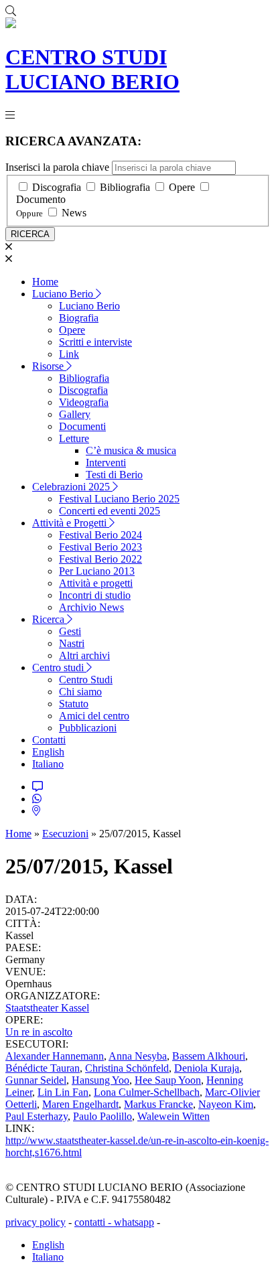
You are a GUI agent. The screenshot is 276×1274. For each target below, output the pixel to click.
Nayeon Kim (225, 1104)
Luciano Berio (64, 293)
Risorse (49, 366)
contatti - (94, 1222)
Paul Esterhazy (36, 1116)
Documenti (82, 426)
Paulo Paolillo (102, 1116)
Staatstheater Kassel (47, 1007)
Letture (74, 438)
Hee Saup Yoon (168, 1080)
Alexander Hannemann (54, 1056)
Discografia (56, 187)
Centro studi (59, 667)
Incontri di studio (95, 595)
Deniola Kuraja (206, 1068)
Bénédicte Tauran (42, 1068)
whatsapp (134, 1222)
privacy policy (35, 1222)
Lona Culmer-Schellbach (147, 1092)
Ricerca (49, 619)
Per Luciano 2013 (97, 571)
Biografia (78, 318)
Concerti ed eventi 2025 (109, 510)
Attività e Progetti (70, 522)
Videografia (84, 402)
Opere (182, 187)
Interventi (106, 462)
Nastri (71, 643)
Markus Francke (158, 1104)
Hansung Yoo (100, 1080)
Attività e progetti (96, 583)
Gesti (70, 631)
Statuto (73, 703)
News (74, 212)
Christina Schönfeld (127, 1068)
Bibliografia (125, 187)
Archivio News (91, 607)
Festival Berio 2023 (100, 547)
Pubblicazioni (88, 727)
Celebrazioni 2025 (72, 486)
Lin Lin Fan (63, 1092)
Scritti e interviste (95, 342)
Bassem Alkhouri (208, 1056)
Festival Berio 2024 (100, 535)
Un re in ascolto (38, 1032)
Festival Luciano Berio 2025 (119, 498)
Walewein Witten (173, 1116)
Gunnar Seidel (35, 1080)
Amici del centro (94, 715)
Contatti (49, 740)
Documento (41, 199)
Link (69, 354)
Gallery (74, 414)
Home (45, 281)
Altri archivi (84, 655)
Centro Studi (86, 679)
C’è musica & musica (131, 450)
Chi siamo (80, 691)
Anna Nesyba (138, 1056)
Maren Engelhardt (80, 1104)
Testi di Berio (114, 474)
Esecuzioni (65, 833)
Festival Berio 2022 (100, 559)
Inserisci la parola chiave (57, 167)
